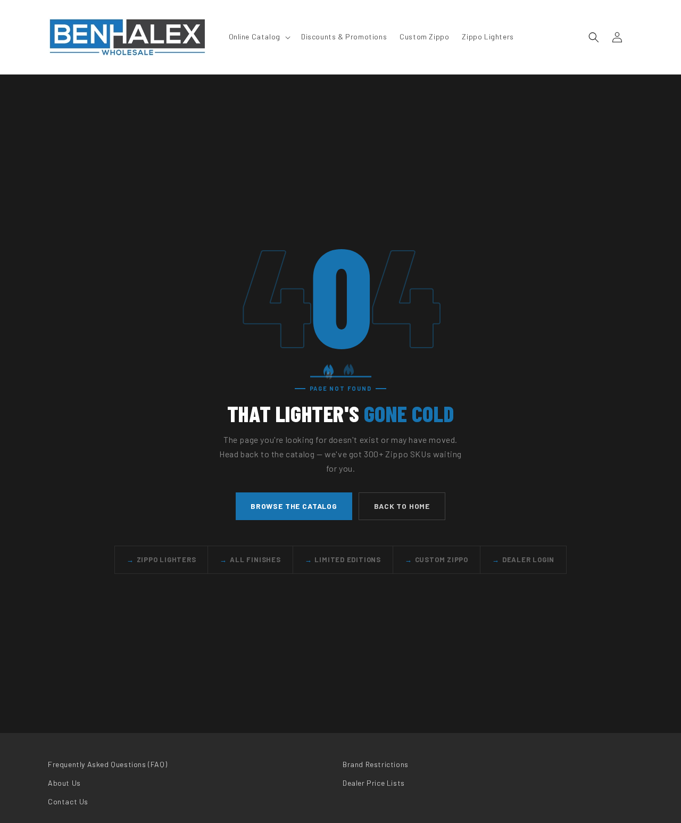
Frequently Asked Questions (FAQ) (107, 764)
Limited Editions (343, 559)
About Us (64, 782)
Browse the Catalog (294, 506)
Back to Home (402, 506)
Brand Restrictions (376, 764)
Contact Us (68, 801)
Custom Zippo (436, 559)
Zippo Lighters (161, 559)
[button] (258, 37)
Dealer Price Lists (374, 782)
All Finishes (250, 559)
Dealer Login (523, 559)
